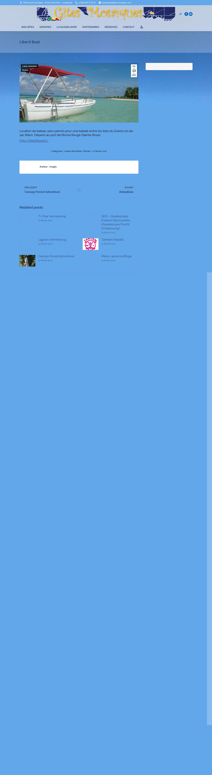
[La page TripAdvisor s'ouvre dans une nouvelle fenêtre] (191, 14)
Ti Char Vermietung (52, 216)
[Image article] (27, 220)
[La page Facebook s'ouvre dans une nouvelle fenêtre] (186, 14)
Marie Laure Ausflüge (116, 256)
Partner (25, 70)
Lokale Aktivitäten (29, 66)
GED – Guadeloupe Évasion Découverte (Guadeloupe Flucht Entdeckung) (115, 222)
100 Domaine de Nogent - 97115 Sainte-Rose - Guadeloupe (47, 3)
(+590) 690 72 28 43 (87, 3)
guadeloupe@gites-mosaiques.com (116, 3)
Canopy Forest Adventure (56, 256)
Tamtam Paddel (112, 239)
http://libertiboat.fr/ (33, 140)
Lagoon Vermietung (52, 239)
